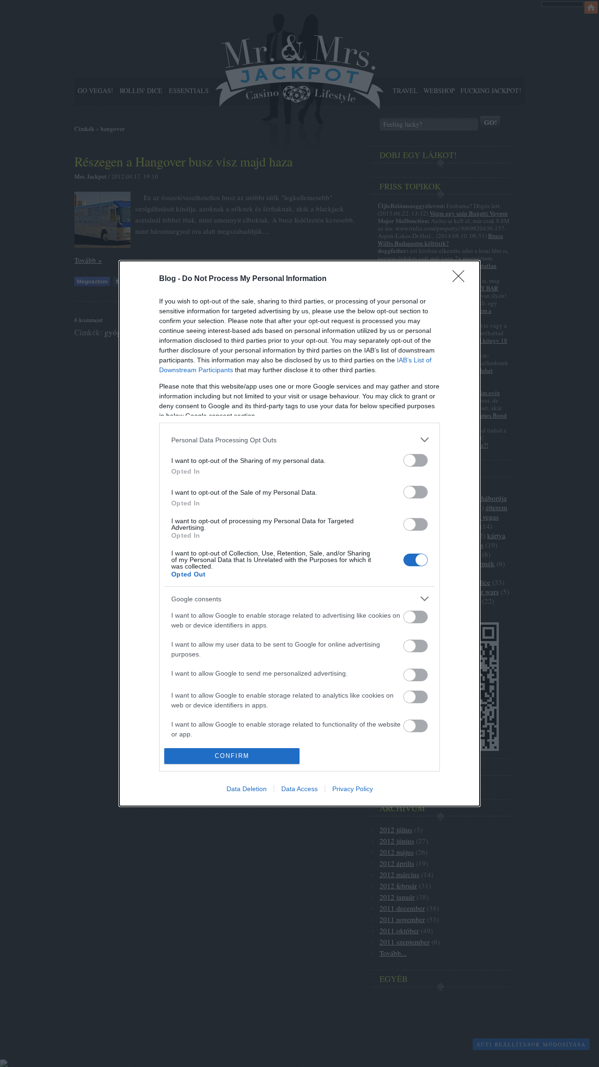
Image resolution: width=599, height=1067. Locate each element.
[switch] (415, 460)
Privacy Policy (352, 789)
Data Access (299, 789)
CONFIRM (232, 755)
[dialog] (299, 533)
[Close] (461, 279)
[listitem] (299, 440)
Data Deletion (246, 789)
